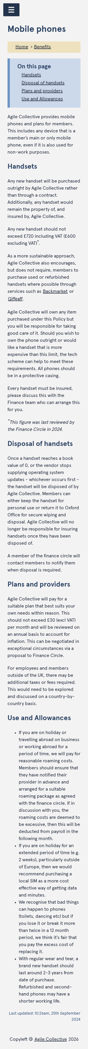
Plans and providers (42, 91)
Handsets (31, 75)
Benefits (42, 47)
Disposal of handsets (43, 83)
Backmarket (55, 291)
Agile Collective (50, 1039)
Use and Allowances (42, 99)
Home (21, 47)
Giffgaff (15, 299)
